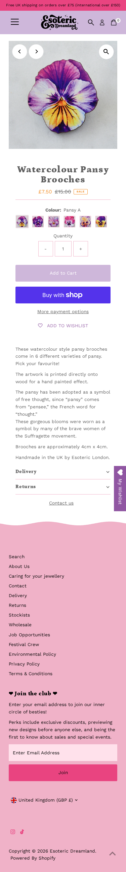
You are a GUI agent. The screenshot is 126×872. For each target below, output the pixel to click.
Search (17, 556)
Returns (17, 605)
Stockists (19, 615)
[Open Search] (91, 22)
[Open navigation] (15, 22)
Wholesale (20, 624)
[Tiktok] (22, 832)
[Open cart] (113, 22)
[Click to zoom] (106, 51)
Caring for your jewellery (36, 576)
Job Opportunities (29, 634)
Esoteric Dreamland (72, 851)
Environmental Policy (32, 654)
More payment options (63, 311)
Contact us (61, 503)
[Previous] (19, 51)
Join (63, 772)
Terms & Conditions (30, 673)
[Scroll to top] (112, 853)
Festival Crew (24, 644)
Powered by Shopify (32, 858)
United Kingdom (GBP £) (45, 800)
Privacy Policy (24, 663)
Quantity (63, 235)
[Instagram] (13, 832)
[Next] (36, 51)
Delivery (18, 595)
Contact (18, 585)
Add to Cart (63, 273)
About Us (19, 566)
